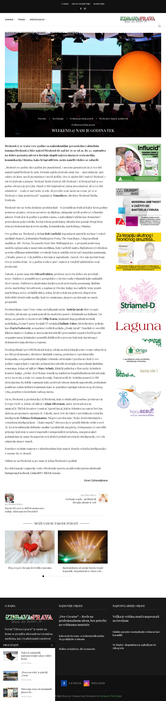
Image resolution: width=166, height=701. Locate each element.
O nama (65, 4)
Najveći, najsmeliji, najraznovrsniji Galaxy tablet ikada (36, 655)
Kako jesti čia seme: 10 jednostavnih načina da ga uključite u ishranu (81, 637)
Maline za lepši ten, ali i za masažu (77, 648)
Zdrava (9, 19)
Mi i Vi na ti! (56, 32)
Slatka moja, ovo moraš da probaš (25, 32)
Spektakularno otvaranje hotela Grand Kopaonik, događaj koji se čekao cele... (83, 569)
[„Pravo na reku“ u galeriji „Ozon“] (10, 676)
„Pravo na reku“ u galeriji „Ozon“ (34, 674)
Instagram (11, 473)
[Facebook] (80, 8)
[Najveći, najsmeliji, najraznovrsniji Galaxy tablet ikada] (10, 656)
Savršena (73, 32)
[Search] (159, 26)
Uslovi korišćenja (81, 4)
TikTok (48, 473)
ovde (77, 468)
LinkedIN (36, 473)
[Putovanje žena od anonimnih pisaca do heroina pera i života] (10, 692)
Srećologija (37, 19)
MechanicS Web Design (111, 696)
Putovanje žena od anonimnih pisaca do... (36, 691)
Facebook (23, 473)
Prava (21, 19)
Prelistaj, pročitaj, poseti (81, 118)
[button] (9, 553)
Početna (42, 118)
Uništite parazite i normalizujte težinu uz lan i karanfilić (136, 633)
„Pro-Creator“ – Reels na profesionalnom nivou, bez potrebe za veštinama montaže (83, 621)
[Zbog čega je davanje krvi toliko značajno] (30, 547)
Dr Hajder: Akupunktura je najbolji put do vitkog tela (134, 646)
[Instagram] (85, 8)
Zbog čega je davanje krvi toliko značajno (30, 567)
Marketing (99, 4)
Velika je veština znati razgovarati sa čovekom (136, 619)
